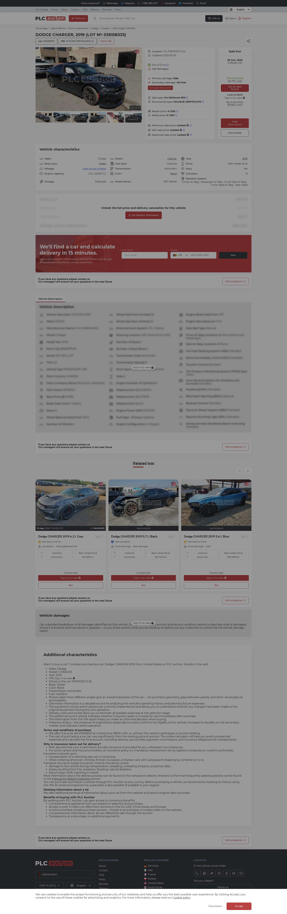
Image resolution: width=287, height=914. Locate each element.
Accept (239, 906)
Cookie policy (182, 897)
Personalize (215, 906)
